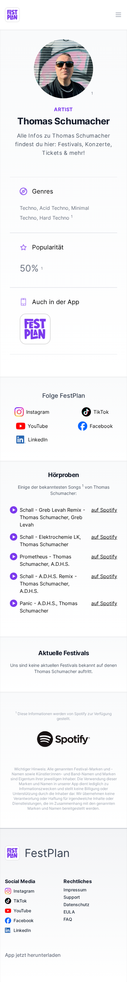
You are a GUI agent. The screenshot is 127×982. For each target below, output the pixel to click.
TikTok (20, 900)
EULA (69, 911)
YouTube (22, 910)
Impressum (74, 889)
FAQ (67, 919)
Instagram (24, 891)
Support (71, 897)
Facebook (24, 920)
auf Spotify (104, 510)
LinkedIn (22, 930)
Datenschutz (76, 904)
